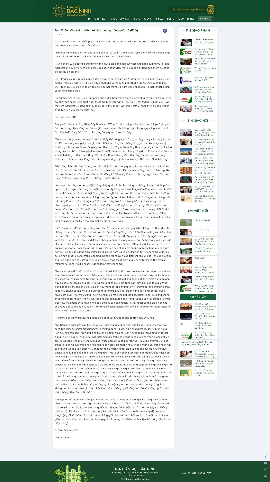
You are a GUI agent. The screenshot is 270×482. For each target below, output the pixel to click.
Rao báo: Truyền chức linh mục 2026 (204, 78)
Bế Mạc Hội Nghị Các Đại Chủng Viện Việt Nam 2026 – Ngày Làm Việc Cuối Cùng (204, 161)
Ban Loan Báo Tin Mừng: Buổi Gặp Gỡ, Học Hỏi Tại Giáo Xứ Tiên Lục (203, 108)
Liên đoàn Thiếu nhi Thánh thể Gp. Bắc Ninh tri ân (203, 325)
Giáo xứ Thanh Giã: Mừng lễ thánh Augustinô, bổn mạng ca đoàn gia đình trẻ (204, 270)
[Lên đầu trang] (265, 476)
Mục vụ (136, 19)
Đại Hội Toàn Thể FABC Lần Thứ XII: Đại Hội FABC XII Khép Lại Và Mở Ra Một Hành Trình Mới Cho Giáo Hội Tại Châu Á (205, 189)
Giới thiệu (99, 19)
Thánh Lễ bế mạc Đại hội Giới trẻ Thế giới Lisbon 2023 (204, 363)
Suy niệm (124, 19)
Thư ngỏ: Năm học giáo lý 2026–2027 (205, 69)
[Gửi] (214, 18)
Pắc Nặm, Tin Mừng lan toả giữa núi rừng (204, 249)
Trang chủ (89, 19)
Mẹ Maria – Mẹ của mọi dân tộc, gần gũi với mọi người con (204, 61)
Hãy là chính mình (202, 220)
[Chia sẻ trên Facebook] (165, 31)
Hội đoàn (159, 19)
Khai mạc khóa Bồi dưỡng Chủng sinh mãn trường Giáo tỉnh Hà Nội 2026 (205, 132)
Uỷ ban (147, 19)
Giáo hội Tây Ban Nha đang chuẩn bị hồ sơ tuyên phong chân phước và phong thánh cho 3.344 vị (204, 170)
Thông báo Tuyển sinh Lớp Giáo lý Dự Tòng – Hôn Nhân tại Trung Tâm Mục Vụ (204, 52)
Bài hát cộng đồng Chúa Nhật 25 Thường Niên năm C (204, 335)
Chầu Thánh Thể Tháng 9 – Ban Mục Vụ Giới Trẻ (204, 316)
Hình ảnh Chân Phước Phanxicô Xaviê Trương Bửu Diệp (205, 198)
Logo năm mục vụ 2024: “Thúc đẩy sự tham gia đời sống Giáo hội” (197, 343)
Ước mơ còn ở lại (201, 229)
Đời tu (170, 19)
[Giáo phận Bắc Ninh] (72, 11)
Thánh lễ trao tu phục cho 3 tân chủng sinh (204, 40)
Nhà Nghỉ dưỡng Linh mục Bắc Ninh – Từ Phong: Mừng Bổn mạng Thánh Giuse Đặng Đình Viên (204, 89)
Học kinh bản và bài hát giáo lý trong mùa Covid (204, 373)
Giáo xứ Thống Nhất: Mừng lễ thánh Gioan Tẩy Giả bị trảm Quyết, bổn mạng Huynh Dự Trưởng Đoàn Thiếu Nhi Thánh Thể (205, 241)
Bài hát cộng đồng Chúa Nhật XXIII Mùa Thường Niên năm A (203, 99)
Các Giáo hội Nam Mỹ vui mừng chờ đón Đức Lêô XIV (204, 142)
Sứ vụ (180, 19)
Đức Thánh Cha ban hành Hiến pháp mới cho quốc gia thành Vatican (203, 151)
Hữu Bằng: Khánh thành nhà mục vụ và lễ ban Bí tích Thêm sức (205, 306)
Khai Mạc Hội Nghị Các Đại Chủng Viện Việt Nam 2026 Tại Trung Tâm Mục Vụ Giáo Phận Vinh (204, 180)
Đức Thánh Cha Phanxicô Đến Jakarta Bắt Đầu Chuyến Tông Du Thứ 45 (204, 354)
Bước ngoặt (199, 258)
